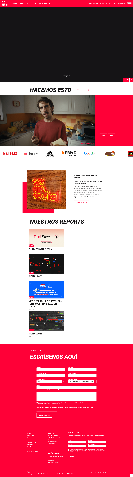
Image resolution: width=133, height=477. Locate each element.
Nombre (39, 367)
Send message (43, 415)
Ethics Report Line (52, 445)
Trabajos (22, 3)
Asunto (38, 385)
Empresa (69, 444)
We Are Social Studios (106, 3)
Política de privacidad (70, 407)
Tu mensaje (40, 391)
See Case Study (105, 130)
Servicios (14, 3)
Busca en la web (51, 433)
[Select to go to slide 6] (89, 143)
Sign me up (72, 456)
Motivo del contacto (73, 379)
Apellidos (70, 367)
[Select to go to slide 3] (84, 143)
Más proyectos (81, 90)
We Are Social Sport (93, 3)
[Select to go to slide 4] (86, 143)
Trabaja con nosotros (31, 442)
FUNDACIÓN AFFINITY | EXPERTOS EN (114, 104)
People (35, 3)
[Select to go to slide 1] (81, 143)
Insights (29, 3)
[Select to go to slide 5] (88, 143)
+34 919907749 (51, 460)
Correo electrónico (41, 373)
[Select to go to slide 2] (82, 143)
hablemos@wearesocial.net (53, 462)
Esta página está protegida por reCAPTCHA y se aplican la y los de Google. (65, 407)
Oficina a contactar (41, 379)
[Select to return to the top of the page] (4, 3)
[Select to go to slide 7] (91, 143)
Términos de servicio (83, 407)
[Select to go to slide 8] (93, 143)
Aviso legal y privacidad (53, 435)
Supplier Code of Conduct (53, 441)
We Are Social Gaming (119, 3)
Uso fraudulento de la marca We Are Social (47, 411)
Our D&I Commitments (53, 448)
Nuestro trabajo (30, 435)
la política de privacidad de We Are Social (63, 402)
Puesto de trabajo (72, 373)
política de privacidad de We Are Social (94, 449)
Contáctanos (43, 3)
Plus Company (52, 443)
